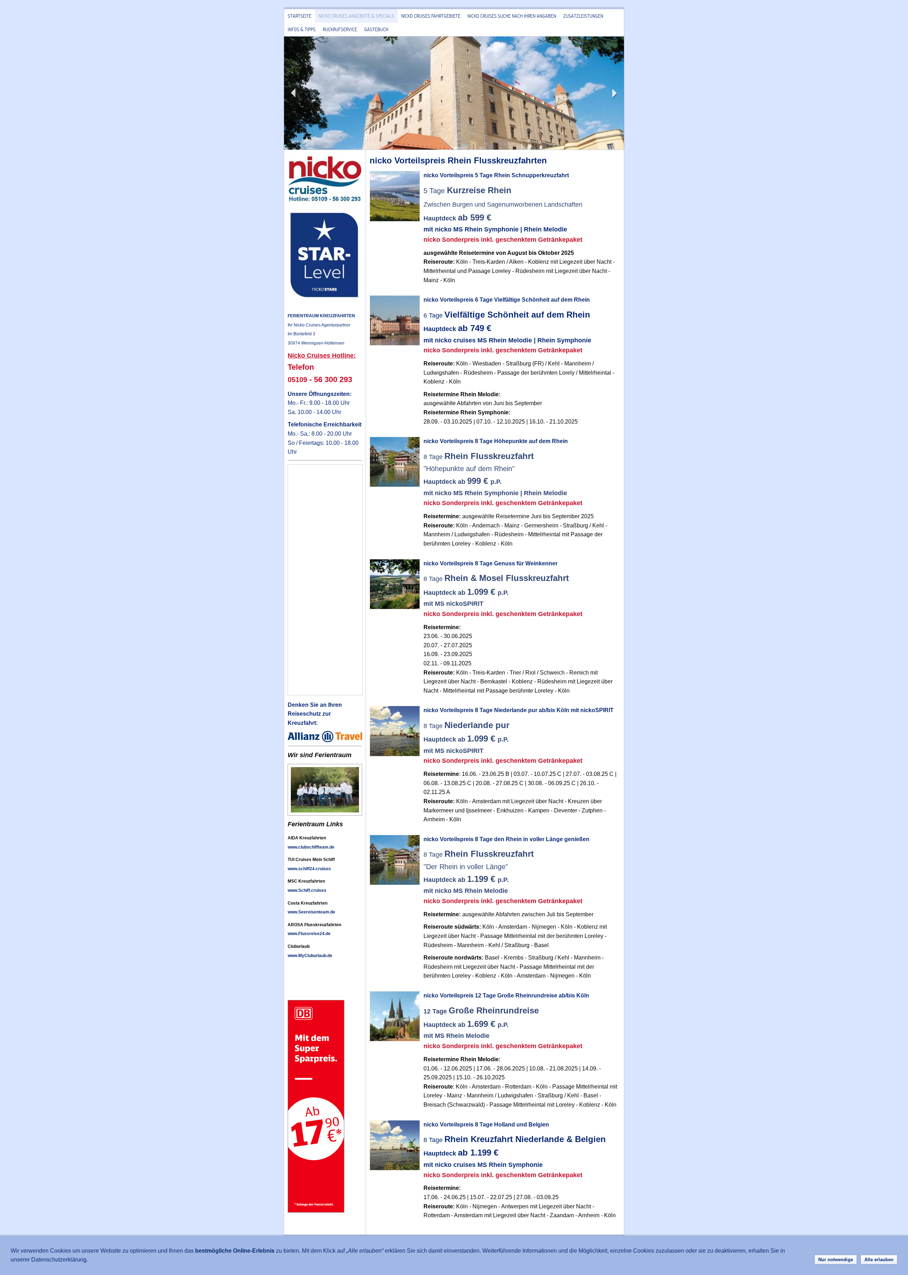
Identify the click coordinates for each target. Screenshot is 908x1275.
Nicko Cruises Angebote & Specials (356, 16)
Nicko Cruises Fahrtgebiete (430, 16)
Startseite (299, 16)
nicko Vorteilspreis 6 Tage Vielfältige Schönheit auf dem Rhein (506, 300)
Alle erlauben (878, 1259)
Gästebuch (376, 29)
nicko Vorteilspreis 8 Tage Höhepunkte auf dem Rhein (495, 441)
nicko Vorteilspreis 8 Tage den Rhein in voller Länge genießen (506, 839)
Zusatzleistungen (583, 16)
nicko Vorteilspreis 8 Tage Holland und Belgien (486, 1125)
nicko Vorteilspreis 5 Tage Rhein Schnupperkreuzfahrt (496, 175)
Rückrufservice (340, 29)
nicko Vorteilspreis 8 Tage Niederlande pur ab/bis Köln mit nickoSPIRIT (518, 710)
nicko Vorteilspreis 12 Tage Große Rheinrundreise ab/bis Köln (506, 995)
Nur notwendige (835, 1259)
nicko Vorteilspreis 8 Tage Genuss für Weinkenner (490, 563)
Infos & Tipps (302, 29)
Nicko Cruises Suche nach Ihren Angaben (511, 16)
